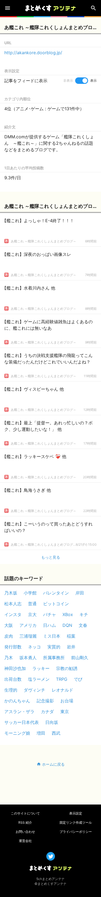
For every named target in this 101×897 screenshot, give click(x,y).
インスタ (13, 614)
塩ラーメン (39, 679)
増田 (41, 733)
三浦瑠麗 (28, 636)
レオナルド (62, 690)
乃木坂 (10, 593)
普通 (32, 603)
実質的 (53, 646)
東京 (64, 711)
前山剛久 (79, 657)
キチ (83, 614)
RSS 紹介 (25, 822)
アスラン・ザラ (19, 711)
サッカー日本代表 (21, 722)
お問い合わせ (25, 832)
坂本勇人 (28, 657)
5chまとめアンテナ (50, 879)
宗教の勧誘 (67, 668)
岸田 (79, 593)
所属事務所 (54, 657)
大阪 (8, 625)
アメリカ (28, 625)
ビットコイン (56, 603)
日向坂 (51, 722)
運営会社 (25, 841)
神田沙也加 (15, 668)
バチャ (49, 614)
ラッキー (41, 668)
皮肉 (8, 636)
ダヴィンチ (34, 690)
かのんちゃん (17, 700)
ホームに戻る (53, 764)
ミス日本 (51, 636)
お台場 (66, 700)
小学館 (30, 593)
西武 (56, 733)
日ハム (49, 625)
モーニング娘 (17, 733)
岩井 (71, 646)
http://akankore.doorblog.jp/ (33, 52)
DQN (67, 625)
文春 (83, 625)
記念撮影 (45, 700)
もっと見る (50, 557)
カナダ (47, 711)
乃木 (8, 657)
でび (78, 679)
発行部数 (13, 646)
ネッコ (34, 646)
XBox (67, 614)
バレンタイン (56, 593)
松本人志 (13, 603)
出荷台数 (13, 679)
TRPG (61, 679)
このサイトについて (25, 813)
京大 (32, 614)
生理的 (10, 690)
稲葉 (71, 636)
